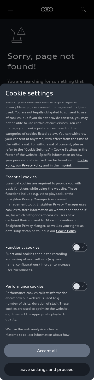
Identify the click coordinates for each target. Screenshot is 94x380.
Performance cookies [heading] (24, 286)
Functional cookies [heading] (22, 247)
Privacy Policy (32, 165)
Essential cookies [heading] (21, 177)
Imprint (65, 165)
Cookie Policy (66, 231)
